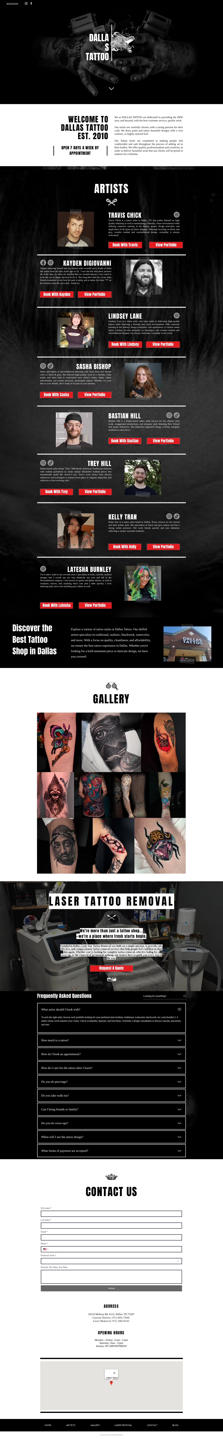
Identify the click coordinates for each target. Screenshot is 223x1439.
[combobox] (111, 1261)
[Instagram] (26, 3)
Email (44, 1231)
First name (46, 1208)
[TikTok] (50, 366)
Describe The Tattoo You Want (54, 1267)
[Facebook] (43, 263)
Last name (46, 1219)
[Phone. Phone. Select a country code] (46, 1249)
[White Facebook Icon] (31, 3)
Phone (44, 1243)
